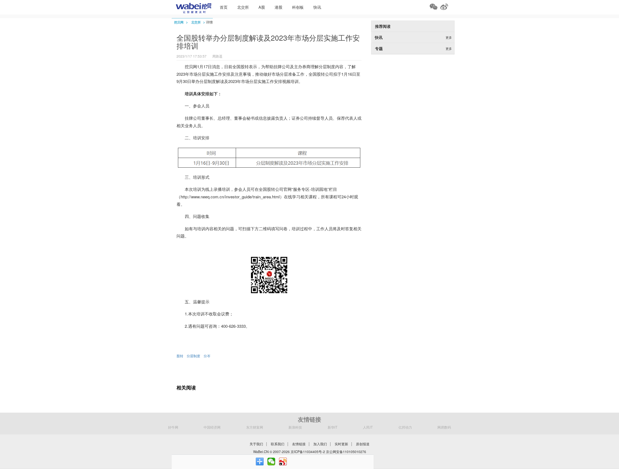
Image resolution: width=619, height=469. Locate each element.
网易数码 (444, 427)
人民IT (368, 427)
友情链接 (299, 443)
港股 (278, 7)
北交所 (243, 7)
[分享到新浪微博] (283, 461)
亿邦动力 (405, 427)
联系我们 (277, 443)
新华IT (333, 427)
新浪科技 (295, 427)
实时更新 (341, 443)
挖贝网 (179, 22)
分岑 (207, 355)
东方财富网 (254, 427)
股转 (180, 355)
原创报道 (362, 443)
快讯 (317, 7)
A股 (261, 7)
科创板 (298, 7)
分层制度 (193, 355)
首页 (224, 7)
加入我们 (320, 443)
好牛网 (173, 427)
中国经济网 (212, 427)
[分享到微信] (271, 461)
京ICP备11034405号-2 (308, 451)
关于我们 (256, 443)
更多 (449, 37)
